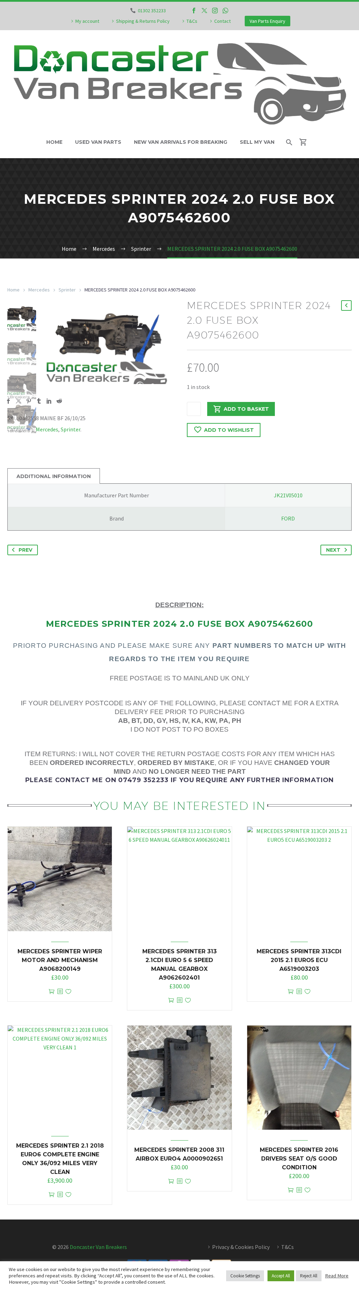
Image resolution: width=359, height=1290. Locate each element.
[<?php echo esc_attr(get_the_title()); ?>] (60, 991)
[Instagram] (215, 10)
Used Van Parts (98, 142)
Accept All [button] (281, 1276)
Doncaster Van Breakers (98, 1246)
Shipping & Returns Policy (143, 21)
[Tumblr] (39, 401)
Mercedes (39, 290)
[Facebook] (194, 10)
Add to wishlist (229, 430)
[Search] (289, 142)
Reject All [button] (308, 1276)
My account (87, 21)
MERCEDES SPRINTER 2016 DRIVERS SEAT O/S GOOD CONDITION (299, 1159)
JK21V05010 (288, 495)
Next (333, 550)
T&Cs (192, 21)
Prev (25, 550)
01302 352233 (152, 10)
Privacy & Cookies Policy (241, 1246)
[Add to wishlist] (68, 991)
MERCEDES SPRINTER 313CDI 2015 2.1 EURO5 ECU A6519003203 (299, 960)
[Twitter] (204, 10)
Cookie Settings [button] (245, 1276)
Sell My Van (257, 142)
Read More (336, 1275)
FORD (288, 518)
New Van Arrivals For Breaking (180, 142)
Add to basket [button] (51, 991)
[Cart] (306, 142)
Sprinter (67, 290)
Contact (222, 21)
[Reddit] (59, 401)
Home (54, 142)
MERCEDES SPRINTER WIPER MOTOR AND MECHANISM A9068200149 (60, 960)
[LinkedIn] (49, 401)
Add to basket (246, 409)
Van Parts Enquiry (267, 21)
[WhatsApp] (225, 10)
